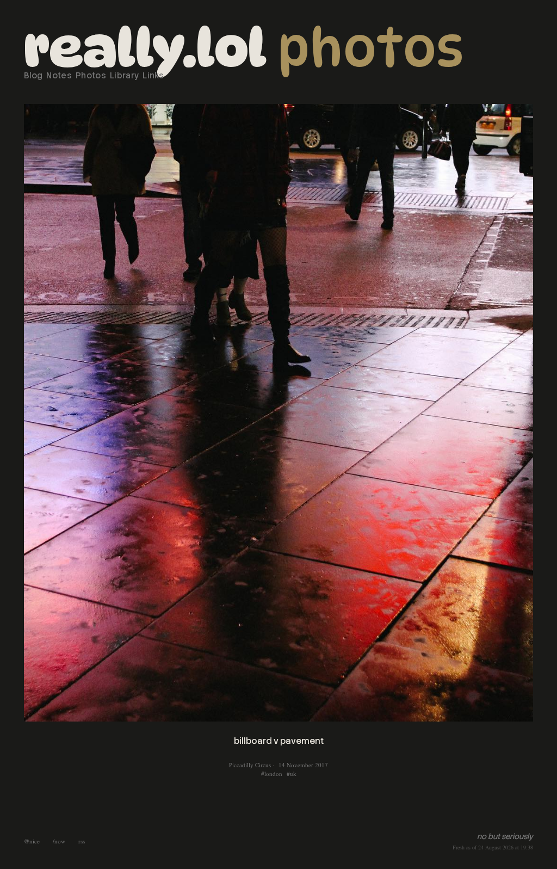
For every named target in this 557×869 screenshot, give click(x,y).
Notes (59, 75)
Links (153, 75)
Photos (370, 47)
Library (124, 75)
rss (81, 841)
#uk (291, 773)
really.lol (145, 47)
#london (271, 773)
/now (59, 841)
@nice (32, 841)
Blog (33, 75)
